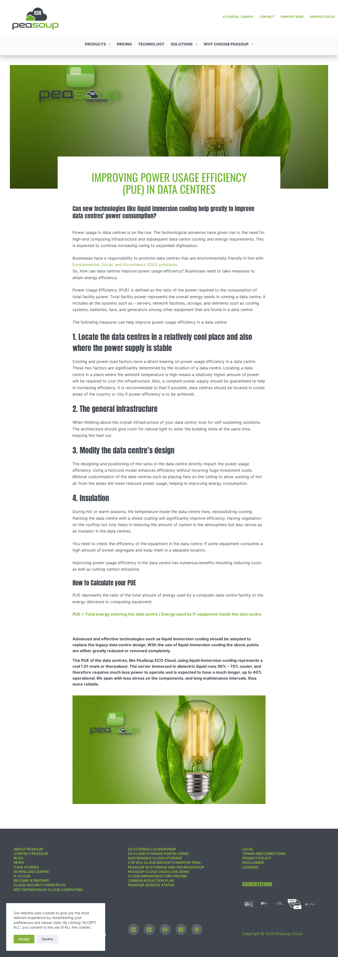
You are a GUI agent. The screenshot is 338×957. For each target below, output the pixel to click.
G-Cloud (22, 876)
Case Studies (26, 867)
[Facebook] (165, 929)
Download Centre (31, 871)
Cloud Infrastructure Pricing (157, 876)
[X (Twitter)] (181, 929)
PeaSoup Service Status (151, 885)
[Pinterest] (196, 929)
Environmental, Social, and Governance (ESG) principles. (125, 264)
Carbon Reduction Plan (151, 880)
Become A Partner (31, 880)
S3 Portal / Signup (238, 17)
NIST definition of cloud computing (48, 890)
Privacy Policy (256, 858)
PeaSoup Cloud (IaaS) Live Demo (158, 871)
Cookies (250, 867)
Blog (18, 858)
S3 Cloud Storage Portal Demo (158, 853)
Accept (24, 939)
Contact (267, 17)
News (19, 862)
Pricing (124, 44)
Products (95, 44)
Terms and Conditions (263, 853)
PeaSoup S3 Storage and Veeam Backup (166, 867)
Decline (47, 939)
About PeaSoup (28, 849)
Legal (248, 849)
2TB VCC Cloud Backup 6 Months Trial (164, 862)
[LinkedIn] (133, 929)
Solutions (182, 44)
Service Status (322, 17)
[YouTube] (149, 929)
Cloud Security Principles (39, 885)
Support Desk (292, 17)
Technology (151, 44)
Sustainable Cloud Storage (155, 858)
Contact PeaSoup (31, 853)
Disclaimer (253, 862)
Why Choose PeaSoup (226, 44)
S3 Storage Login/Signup (152, 849)
